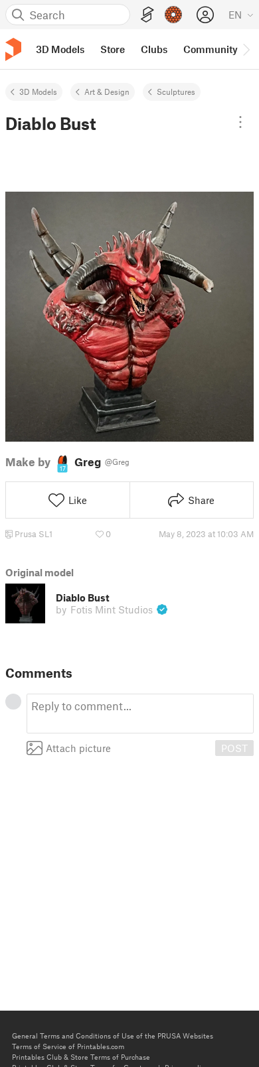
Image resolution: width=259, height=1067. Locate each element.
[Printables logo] (13, 49)
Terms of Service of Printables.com (68, 1046)
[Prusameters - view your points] (173, 14)
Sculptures (176, 91)
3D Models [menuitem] (60, 49)
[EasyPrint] (147, 15)
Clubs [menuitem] (154, 49)
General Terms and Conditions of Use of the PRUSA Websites (112, 1035)
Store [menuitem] (112, 49)
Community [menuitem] (210, 49)
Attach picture (78, 748)
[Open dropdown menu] (240, 122)
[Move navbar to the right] (245, 49)
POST (234, 748)
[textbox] (140, 713)
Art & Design (107, 91)
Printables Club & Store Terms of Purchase (81, 1056)
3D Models (38, 91)
